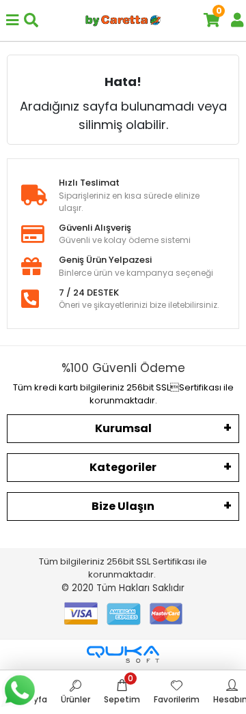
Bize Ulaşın (123, 506)
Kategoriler (123, 467)
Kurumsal (123, 428)
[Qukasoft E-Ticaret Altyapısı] (123, 654)
